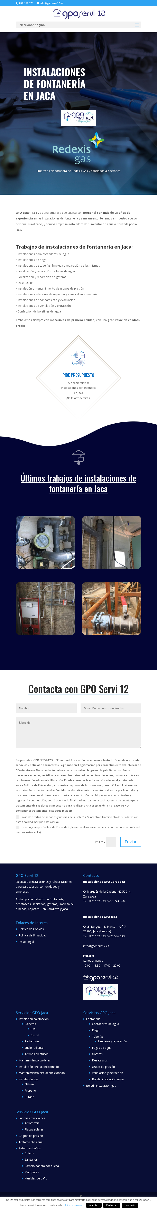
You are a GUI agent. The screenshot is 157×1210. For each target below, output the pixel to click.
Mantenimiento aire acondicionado (42, 1073)
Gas (33, 1029)
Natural (29, 1084)
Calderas (30, 1024)
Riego (96, 1030)
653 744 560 (116, 901)
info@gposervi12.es (96, 946)
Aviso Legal (26, 942)
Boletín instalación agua (108, 1079)
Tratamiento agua (31, 1142)
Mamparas (32, 1172)
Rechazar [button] (111, 1205)
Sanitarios (31, 1159)
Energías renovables (32, 1118)
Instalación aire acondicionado (39, 1067)
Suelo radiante (34, 1048)
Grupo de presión (103, 1067)
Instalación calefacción (34, 1019)
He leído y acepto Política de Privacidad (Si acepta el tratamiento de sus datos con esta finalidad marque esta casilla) (78, 829)
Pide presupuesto (78, 375)
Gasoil (34, 1035)
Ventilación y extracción (107, 1073)
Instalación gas (28, 1079)
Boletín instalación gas (101, 1085)
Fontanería (93, 1019)
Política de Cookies (31, 929)
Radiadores (32, 1041)
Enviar (131, 841)
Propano (30, 1090)
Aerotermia (32, 1123)
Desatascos (100, 1060)
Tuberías (97, 1036)
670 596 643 (116, 936)
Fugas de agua (101, 1048)
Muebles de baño (36, 1178)
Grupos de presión (31, 1136)
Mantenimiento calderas (35, 1060)
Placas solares (34, 1129)
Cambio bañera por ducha (42, 1166)
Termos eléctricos (36, 1054)
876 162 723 (26, 3)
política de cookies (72, 1205)
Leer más (130, 1205)
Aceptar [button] (94, 1205)
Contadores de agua (105, 1024)
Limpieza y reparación (112, 1041)
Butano (29, 1097)
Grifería (29, 1153)
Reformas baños (30, 1148)
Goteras (97, 1054)
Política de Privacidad (33, 935)
